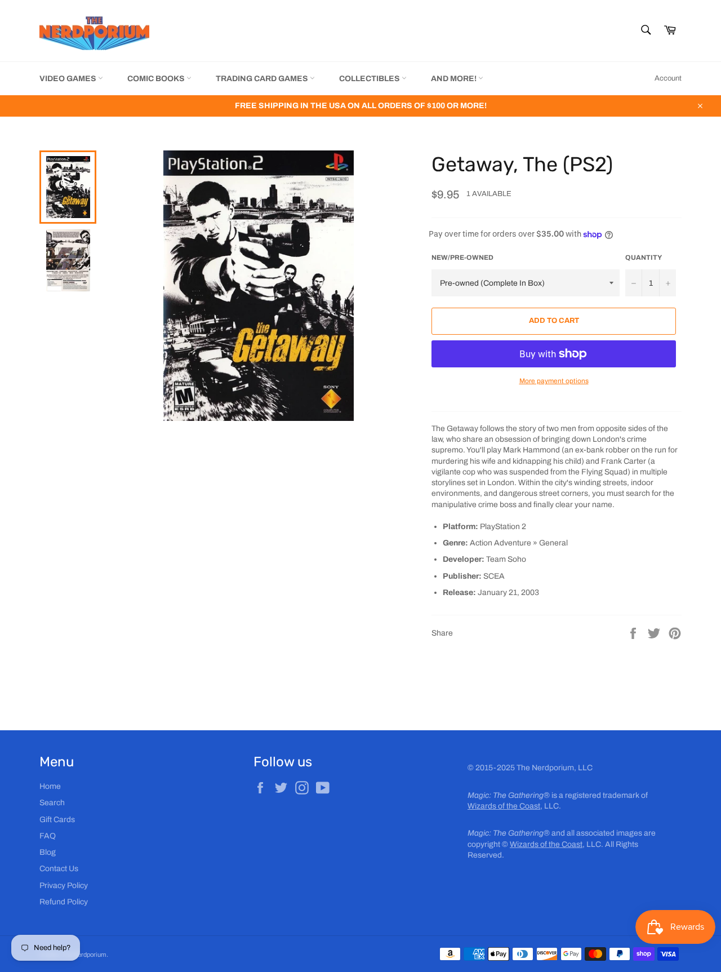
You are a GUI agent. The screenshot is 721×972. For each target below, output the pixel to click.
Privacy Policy (63, 885)
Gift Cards (57, 819)
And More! (454, 78)
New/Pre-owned (462, 257)
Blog (47, 852)
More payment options (554, 381)
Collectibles (370, 78)
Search (52, 802)
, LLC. (514, 806)
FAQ (47, 836)
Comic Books (156, 78)
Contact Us (58, 868)
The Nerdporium (83, 954)
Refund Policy (63, 902)
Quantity (643, 257)
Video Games (68, 78)
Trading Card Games (263, 78)
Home (50, 786)
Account (668, 78)
